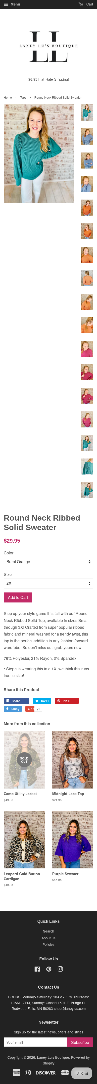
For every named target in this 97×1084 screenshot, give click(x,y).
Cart (89, 4)
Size (8, 574)
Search (48, 931)
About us (48, 937)
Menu (15, 4)
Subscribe (80, 1042)
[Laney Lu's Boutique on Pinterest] (48, 969)
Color (8, 553)
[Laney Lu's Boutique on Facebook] (37, 969)
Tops (23, 97)
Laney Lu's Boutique (53, 1057)
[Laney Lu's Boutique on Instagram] (60, 969)
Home (8, 97)
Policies (48, 944)
